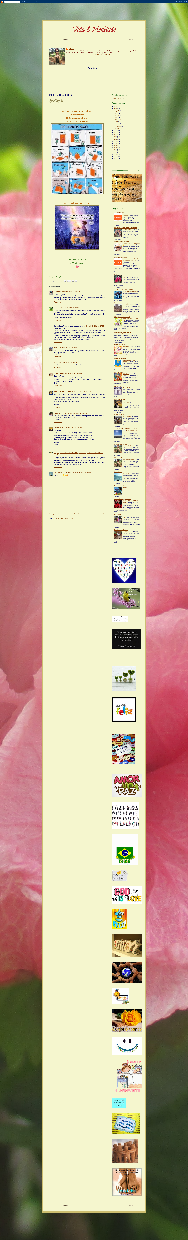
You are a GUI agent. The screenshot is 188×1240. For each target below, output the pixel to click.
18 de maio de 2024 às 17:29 (69, 308)
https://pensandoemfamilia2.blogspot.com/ (70, 453)
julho (117, 113)
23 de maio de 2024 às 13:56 (74, 428)
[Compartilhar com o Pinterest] (76, 281)
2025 (115, 106)
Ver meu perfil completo (103, 54)
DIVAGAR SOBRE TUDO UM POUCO (125, 228)
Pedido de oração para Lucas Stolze (124, 334)
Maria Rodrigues (60, 413)
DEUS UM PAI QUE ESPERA (130, 291)
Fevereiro (125, 487)
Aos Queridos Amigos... (129, 445)
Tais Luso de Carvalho (62, 391)
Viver (116, 274)
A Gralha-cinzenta (127, 229)
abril (116, 121)
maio (117, 117)
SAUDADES (126, 304)
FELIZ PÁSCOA (127, 387)
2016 (115, 145)
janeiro (117, 128)
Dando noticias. (127, 531)
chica (56, 308)
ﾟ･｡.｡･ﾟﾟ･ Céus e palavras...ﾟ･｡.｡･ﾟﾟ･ (125, 428)
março (117, 124)
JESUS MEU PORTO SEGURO (123, 290)
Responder (58, 302)
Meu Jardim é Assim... (121, 530)
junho (117, 115)
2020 (115, 137)
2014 (115, 150)
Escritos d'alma (119, 372)
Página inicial (77, 514)
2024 (115, 109)
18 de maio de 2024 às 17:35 (94, 326)
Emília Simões (59, 373)
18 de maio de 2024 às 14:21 (72, 291)
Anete (71, 49)
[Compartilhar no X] (70, 281)
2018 (115, 141)
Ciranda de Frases (120, 458)
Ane (55, 348)
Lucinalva (57, 291)
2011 (115, 156)
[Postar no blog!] (68, 281)
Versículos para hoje (120, 344)
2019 (115, 139)
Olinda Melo (58, 428)
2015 (115, 147)
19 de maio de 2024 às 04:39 (75, 373)
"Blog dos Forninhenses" (122, 317)
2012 (115, 154)
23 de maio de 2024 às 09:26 (77, 413)
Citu (55, 362)
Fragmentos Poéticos (121, 444)
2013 (115, 152)
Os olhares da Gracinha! (121, 241)
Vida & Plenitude (94, 30)
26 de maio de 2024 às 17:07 (83, 473)
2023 (115, 130)
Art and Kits (118, 472)
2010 (115, 158)
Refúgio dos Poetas (120, 399)
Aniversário (126, 346)
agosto (117, 111)
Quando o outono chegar (121, 303)
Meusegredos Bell (119, 486)
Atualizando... (119, 119)
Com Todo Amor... (127, 416)
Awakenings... (126, 473)
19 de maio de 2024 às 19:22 (81, 391)
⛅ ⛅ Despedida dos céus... (130, 430)
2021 (115, 134)
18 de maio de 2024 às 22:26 (68, 362)
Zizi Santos (117, 514)
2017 (115, 143)
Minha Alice (126, 374)
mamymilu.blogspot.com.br (122, 499)
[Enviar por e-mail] (65, 281)
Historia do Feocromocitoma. (123, 332)
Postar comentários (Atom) (64, 518)
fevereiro (118, 126)
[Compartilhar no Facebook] (73, 281)
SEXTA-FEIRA (118, 386)
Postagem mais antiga (97, 514)
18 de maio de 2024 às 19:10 (68, 348)
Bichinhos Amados (120, 358)
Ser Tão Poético (119, 212)
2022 (115, 132)
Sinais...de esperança (121, 257)
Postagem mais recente (57, 514)
